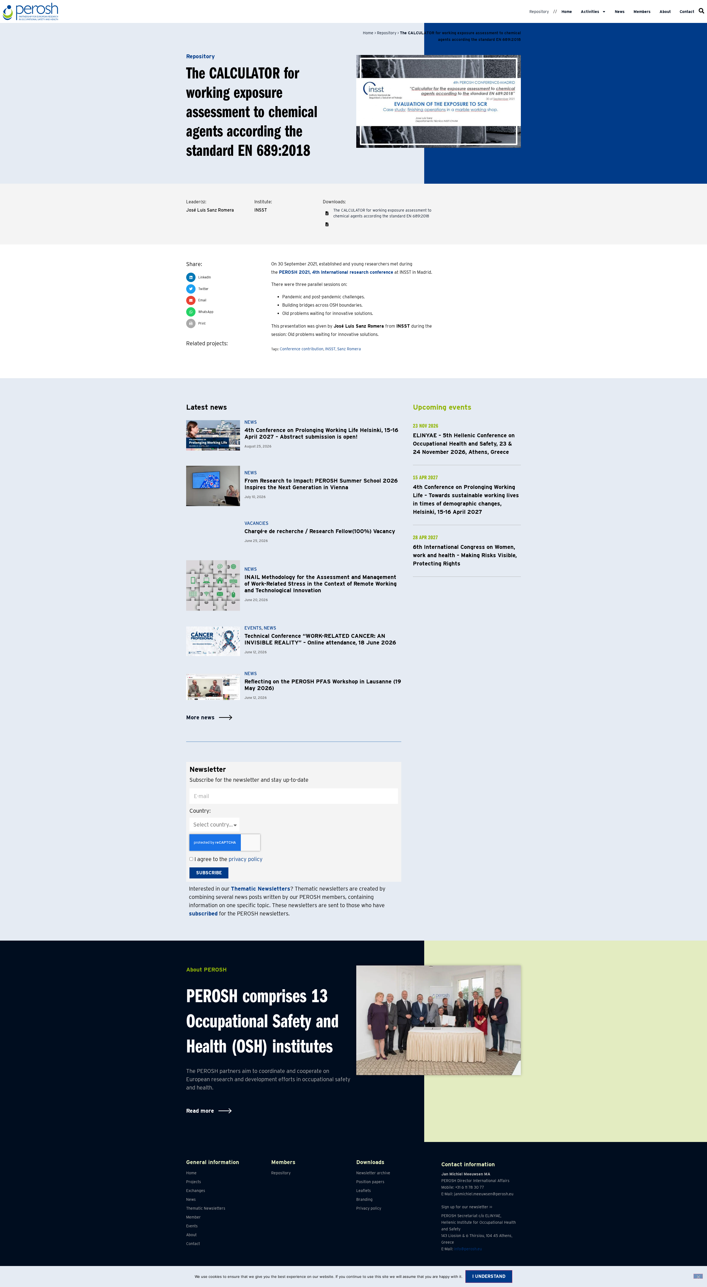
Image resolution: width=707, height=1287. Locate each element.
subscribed (203, 913)
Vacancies (256, 523)
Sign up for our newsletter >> (466, 1207)
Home (566, 11)
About (665, 11)
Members (642, 11)
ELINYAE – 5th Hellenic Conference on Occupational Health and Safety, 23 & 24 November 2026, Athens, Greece (464, 443)
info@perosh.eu (468, 1249)
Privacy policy (368, 1208)
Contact (687, 11)
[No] (698, 1276)
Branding (364, 1199)
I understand (488, 1276)
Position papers (370, 1182)
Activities (590, 11)
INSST (330, 349)
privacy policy (246, 859)
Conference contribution (301, 349)
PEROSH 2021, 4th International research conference (336, 272)
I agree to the (228, 859)
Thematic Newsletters (205, 1208)
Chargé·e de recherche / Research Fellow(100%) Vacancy (319, 531)
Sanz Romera (349, 349)
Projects (193, 1182)
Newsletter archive (373, 1173)
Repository (539, 11)
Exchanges (195, 1190)
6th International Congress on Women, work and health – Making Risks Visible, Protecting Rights (465, 555)
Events (253, 628)
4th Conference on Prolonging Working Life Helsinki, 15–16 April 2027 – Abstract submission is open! (321, 433)
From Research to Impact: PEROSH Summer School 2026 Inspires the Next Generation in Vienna (321, 484)
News (620, 11)
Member (193, 1217)
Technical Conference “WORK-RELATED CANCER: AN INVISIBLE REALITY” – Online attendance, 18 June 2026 (320, 639)
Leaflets (363, 1190)
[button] (327, 224)
